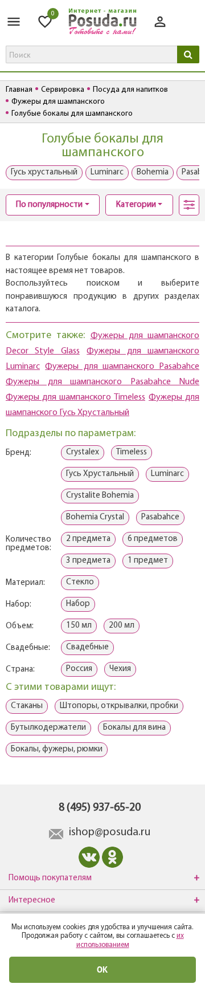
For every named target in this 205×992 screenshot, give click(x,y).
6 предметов (153, 539)
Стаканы (27, 706)
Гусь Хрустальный (100, 474)
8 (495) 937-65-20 (100, 808)
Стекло (80, 582)
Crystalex (82, 452)
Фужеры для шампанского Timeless (75, 397)
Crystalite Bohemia (100, 495)
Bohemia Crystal (95, 517)
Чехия (120, 669)
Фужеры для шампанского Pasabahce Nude (102, 382)
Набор (78, 604)
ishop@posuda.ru (109, 832)
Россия (79, 669)
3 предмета (88, 560)
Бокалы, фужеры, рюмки (56, 749)
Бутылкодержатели (48, 727)
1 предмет (148, 560)
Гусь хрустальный (44, 172)
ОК (102, 969)
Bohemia (153, 172)
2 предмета (88, 539)
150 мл (79, 625)
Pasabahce (160, 517)
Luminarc (107, 172)
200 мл (121, 625)
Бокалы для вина (134, 727)
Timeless (131, 452)
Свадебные (87, 647)
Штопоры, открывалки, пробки (119, 706)
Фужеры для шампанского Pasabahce (122, 366)
